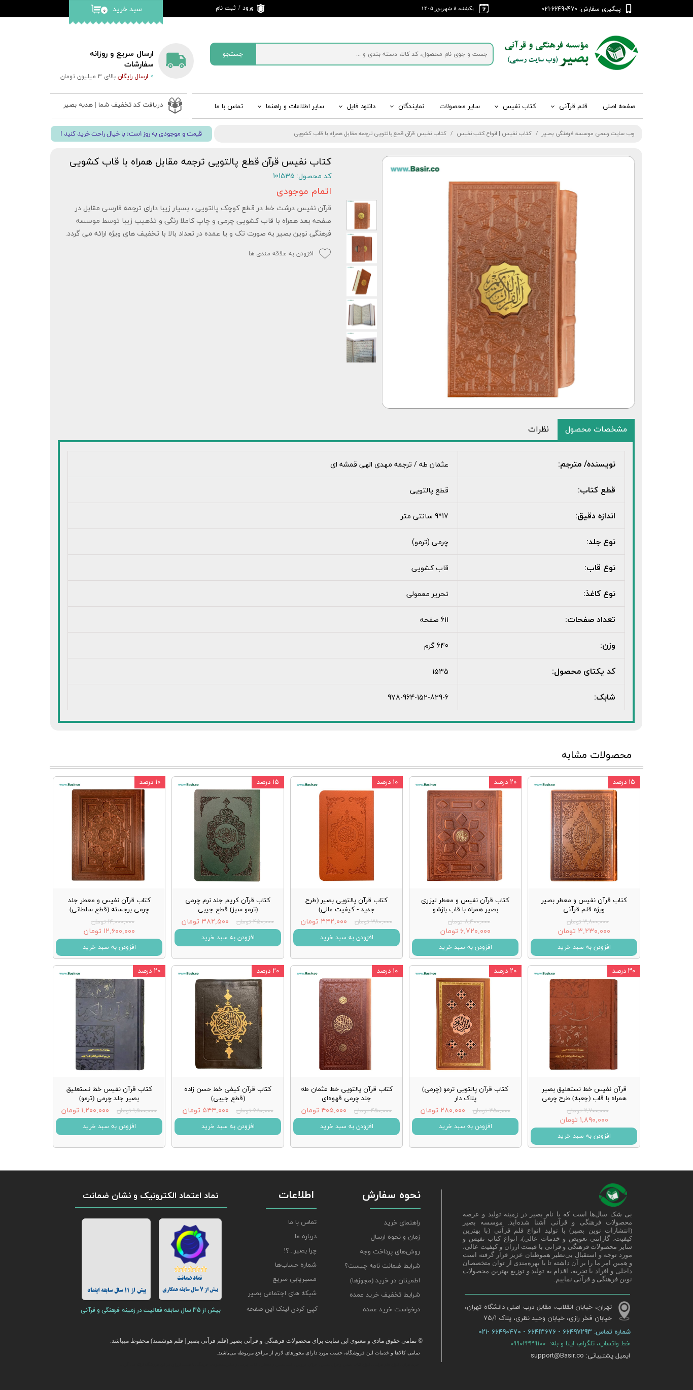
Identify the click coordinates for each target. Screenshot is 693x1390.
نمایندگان (411, 106)
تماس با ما (229, 106)
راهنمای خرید (402, 1223)
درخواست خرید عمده (391, 1309)
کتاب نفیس (519, 106)
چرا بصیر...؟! (300, 1250)
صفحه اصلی (619, 106)
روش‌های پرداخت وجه (390, 1251)
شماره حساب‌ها (296, 1265)
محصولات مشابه (597, 755)
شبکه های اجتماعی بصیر (282, 1293)
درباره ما (306, 1236)
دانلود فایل (361, 106)
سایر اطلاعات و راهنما (295, 106)
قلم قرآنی (573, 106)
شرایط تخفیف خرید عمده (385, 1295)
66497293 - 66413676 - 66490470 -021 (536, 1331)
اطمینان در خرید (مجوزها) (385, 1280)
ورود (248, 8)
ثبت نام (226, 8)
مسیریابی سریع (294, 1279)
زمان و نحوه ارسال (395, 1237)
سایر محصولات (459, 106)
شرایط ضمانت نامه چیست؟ (382, 1266)
